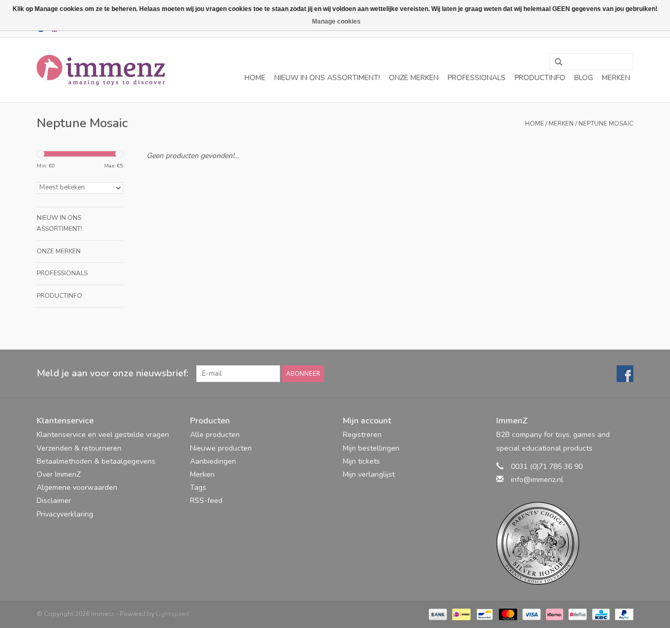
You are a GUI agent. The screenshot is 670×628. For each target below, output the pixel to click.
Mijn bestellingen (371, 448)
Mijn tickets (361, 461)
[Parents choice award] (565, 543)
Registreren (362, 435)
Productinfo (540, 78)
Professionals (477, 78)
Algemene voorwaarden (77, 487)
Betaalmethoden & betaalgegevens (96, 461)
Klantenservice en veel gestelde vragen (103, 435)
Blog (583, 78)
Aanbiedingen (213, 461)
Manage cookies (336, 21)
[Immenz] (101, 70)
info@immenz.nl (537, 480)
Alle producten (215, 435)
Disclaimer (54, 501)
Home (254, 78)
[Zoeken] (555, 62)
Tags (198, 487)
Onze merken (414, 78)
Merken (616, 78)
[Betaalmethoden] (437, 614)
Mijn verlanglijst (369, 474)
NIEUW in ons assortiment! (327, 78)
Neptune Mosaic (605, 123)
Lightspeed (172, 614)
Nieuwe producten (221, 448)
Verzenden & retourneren (79, 448)
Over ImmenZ (59, 474)
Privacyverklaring (65, 514)
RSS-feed (206, 501)
